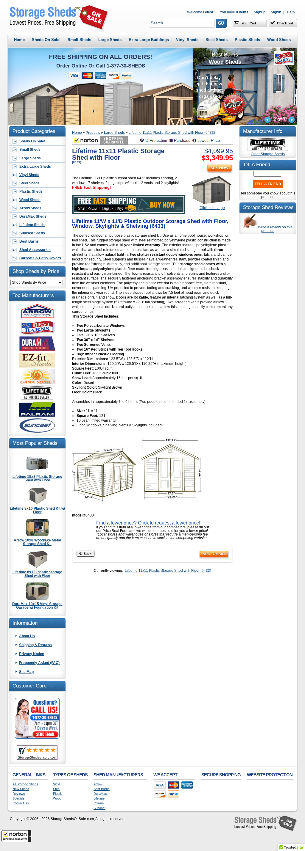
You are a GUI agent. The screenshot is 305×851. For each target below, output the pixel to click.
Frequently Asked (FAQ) (39, 663)
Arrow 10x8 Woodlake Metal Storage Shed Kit (37, 542)
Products (93, 133)
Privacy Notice (31, 654)
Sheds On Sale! (46, 39)
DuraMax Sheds (32, 216)
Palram (99, 803)
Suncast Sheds (32, 233)
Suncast (99, 808)
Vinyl (56, 784)
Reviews (19, 793)
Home (19, 39)
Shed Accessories (35, 250)
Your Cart (248, 23)
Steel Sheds (217, 39)
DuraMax (100, 793)
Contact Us (21, 803)
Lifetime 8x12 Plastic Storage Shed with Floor (37, 573)
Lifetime (99, 798)
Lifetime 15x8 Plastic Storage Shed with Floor (37, 478)
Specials (19, 798)
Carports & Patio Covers (40, 258)
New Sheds (21, 789)
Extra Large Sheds (35, 166)
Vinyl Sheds (187, 39)
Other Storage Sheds (268, 154)
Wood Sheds (279, 39)
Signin (276, 12)
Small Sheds (79, 39)
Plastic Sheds (247, 39)
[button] (16, 836)
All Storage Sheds (25, 784)
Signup (259, 12)
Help (291, 12)
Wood (57, 798)
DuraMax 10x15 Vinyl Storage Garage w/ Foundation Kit (37, 605)
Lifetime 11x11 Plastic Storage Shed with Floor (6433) (172, 133)
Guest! (200, 12)
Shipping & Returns (35, 645)
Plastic (58, 793)
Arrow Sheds (30, 208)
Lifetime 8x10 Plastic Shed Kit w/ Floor (37, 510)
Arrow (98, 784)
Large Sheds (110, 39)
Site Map (26, 671)
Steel (56, 789)
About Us (27, 636)
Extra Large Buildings (149, 39)
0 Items (234, 12)
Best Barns (29, 241)
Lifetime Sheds (32, 225)
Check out (285, 23)
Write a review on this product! (275, 229)
